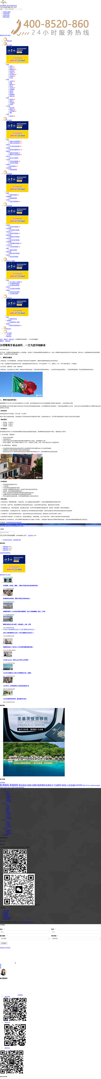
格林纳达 (12, 69)
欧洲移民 (4, 785)
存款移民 (13, 787)
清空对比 (7, 947)
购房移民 (8, 522)
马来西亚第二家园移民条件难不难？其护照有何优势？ (15, 524)
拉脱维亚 (12, 89)
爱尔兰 (11, 86)
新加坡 (11, 99)
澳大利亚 (12, 107)
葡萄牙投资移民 (14, 153)
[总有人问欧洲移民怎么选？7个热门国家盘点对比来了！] (19, 629)
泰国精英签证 (13, 318)
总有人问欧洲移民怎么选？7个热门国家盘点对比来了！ (18, 632)
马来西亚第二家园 (14, 322)
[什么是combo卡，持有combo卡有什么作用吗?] (8, 656)
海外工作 (85, 785)
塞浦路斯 (12, 94)
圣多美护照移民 (13, 256)
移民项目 (13, 522)
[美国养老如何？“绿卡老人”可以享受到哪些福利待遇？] (8, 643)
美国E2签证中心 (7, 917)
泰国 (10, 101)
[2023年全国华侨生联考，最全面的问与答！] (8, 695)
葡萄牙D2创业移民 (14, 154)
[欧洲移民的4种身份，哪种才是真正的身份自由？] (8, 595)
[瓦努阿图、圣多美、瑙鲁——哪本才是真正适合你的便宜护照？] (8, 582)
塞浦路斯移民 (13, 198)
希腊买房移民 (13, 194)
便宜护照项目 (21, 787)
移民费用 (79, 785)
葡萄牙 (11, 84)
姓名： (2, 929)
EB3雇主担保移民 (14, 285)
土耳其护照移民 (14, 246)
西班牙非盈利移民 (14, 325)
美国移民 (13, 785)
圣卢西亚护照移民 (14, 230)
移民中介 (9, 787)
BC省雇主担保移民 (14, 288)
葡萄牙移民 (6, 17)
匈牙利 (11, 91)
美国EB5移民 (6, 12)
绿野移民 (5, 915)
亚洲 (7, 97)
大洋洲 (8, 106)
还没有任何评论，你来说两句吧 (12, 540)
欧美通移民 (97, 785)
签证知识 (23, 785)
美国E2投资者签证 (14, 143)
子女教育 (57, 785)
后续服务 (93, 785)
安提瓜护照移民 (14, 233)
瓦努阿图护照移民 (14, 243)
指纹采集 (17, 787)
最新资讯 (2, 574)
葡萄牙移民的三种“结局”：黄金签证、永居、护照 (17, 624)
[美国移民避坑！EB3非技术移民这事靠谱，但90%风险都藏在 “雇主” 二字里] (8, 608)
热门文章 (7, 574)
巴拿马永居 (6, 15)
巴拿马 (11, 77)
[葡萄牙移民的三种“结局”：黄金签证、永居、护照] (8, 621)
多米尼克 (12, 71)
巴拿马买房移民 (14, 201)
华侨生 (64, 785)
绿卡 (89, 785)
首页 (1, 339)
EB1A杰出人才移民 (15, 282)
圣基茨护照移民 (14, 226)
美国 (10, 66)
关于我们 (8, 334)
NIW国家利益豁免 (14, 283)
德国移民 (5, 912)
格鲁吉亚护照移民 (14, 253)
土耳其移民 (71, 785)
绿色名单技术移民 (14, 292)
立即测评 (3, 943)
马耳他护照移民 (13, 163)
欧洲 (7, 79)
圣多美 (11, 116)
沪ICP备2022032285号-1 (28, 922)
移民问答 (5, 550)
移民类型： (55, 935)
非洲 (7, 114)
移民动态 (11, 339)
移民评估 (8, 336)
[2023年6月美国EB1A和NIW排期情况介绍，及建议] (8, 669)
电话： (53, 929)
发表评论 (30, 535)
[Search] (21, 9)
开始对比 (2, 947)
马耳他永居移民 (14, 161)
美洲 (7, 64)
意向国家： (3, 935)
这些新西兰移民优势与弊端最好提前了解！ (12, 525)
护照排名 (5, 787)
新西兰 (11, 109)
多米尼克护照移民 (14, 240)
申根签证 (1, 787)
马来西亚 (12, 102)
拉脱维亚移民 (13, 169)
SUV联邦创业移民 (14, 146)
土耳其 (11, 81)
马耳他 (11, 87)
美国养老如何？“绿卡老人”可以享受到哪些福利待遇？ (18, 647)
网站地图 (5, 835)
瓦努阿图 (12, 111)
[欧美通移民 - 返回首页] (4, 4)
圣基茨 (11, 72)
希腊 (10, 82)
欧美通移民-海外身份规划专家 (8, 5)
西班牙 (11, 92)
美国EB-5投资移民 (14, 141)
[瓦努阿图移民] (34, 776)
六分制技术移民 (13, 293)
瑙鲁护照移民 (13, 250)
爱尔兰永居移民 (13, 158)
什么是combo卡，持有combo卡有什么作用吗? (16, 660)
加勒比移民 (6, 910)
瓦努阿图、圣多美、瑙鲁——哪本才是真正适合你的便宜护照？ (21, 585)
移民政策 (18, 522)
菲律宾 (11, 104)
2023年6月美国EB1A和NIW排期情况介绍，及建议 (17, 673)
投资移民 (5, 914)
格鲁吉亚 (12, 96)
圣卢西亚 (12, 74)
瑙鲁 (10, 112)
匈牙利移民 (12, 166)
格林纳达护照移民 (14, 236)
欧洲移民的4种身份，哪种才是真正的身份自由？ (16, 598)
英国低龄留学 (7, 919)
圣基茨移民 (6, 13)
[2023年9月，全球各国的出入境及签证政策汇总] (8, 682)
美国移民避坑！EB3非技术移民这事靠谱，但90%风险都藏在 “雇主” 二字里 (24, 611)
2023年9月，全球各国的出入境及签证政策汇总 (16, 685)
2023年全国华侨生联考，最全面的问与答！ (15, 698)
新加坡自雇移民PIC (15, 149)
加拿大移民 (32, 785)
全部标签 (2, 782)
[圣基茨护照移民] (34, 741)
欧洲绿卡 (49, 785)
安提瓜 (11, 76)
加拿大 (11, 67)
